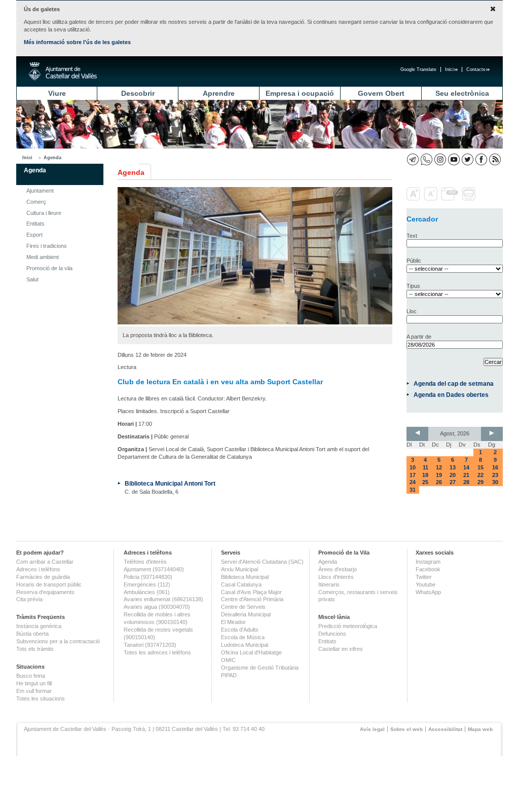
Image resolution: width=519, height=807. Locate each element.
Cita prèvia (29, 599)
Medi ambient (42, 257)
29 (480, 482)
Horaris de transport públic (49, 584)
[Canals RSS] (495, 159)
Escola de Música (243, 637)
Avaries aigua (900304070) (157, 607)
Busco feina (30, 676)
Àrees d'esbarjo (337, 569)
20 (453, 475)
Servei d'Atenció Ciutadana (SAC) (262, 562)
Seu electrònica (462, 93)
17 (413, 475)
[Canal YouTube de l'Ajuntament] (454, 159)
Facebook (428, 569)
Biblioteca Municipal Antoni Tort (170, 483)
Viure (57, 93)
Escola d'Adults (239, 630)
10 (413, 467)
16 (495, 467)
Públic (413, 261)
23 (495, 475)
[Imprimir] (469, 199)
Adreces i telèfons (38, 569)
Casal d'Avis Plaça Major (251, 592)
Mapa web (480, 729)
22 (480, 475)
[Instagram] (440, 159)
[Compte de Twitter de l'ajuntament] (467, 159)
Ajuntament (40, 191)
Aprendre (219, 93)
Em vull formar (34, 691)
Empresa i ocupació (300, 93)
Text (411, 236)
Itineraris (329, 584)
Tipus (413, 286)
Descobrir (138, 93)
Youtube (425, 584)
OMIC (228, 660)
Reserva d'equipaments (45, 592)
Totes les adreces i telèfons (157, 652)
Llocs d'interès (336, 577)
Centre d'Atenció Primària (252, 599)
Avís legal (372, 729)
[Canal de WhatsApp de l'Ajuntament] (426, 159)
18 (425, 475)
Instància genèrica (38, 626)
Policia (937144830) (148, 577)
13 (453, 467)
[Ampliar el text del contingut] (414, 199)
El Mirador (233, 622)
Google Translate (418, 69)
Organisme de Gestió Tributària (260, 668)
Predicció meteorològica (347, 626)
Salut (32, 279)
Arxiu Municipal (239, 569)
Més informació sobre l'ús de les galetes (77, 42)
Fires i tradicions (46, 246)
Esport (34, 235)
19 (439, 475)
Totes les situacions (40, 698)
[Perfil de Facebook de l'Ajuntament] (481, 159)
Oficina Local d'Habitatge (251, 652)
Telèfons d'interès (145, 562)
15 (480, 467)
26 (439, 482)
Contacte (476, 69)
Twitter (424, 577)
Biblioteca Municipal (245, 577)
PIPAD (229, 675)
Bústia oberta (32, 634)
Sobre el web (406, 729)
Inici (449, 69)
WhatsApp (428, 592)
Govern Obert (381, 93)
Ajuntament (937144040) (154, 569)
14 (466, 467)
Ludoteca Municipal (244, 645)
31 (413, 490)
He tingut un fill (34, 683)
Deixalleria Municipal (246, 614)
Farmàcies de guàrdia (43, 577)
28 (466, 482)
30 (495, 482)
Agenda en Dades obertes (451, 394)
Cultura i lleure (43, 213)
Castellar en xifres (340, 649)
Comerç (36, 202)
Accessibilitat (445, 729)
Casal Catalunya (241, 584)
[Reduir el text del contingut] (431, 199)
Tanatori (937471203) (150, 645)
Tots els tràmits (35, 649)
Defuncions (332, 634)
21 (466, 475)
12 (439, 467)
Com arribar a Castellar (44, 562)
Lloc (411, 311)
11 (425, 467)
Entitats (35, 224)
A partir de (418, 337)
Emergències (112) (147, 584)
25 (425, 482)
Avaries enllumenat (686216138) (163, 599)
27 (453, 482)
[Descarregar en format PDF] (450, 199)
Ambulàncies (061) (147, 592)
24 (413, 482)
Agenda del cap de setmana (454, 383)
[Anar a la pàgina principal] (62, 71)
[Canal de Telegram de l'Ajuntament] (413, 159)
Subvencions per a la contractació (58, 641)
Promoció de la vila (49, 268)
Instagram (428, 562)
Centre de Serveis (243, 607)
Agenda (52, 157)
